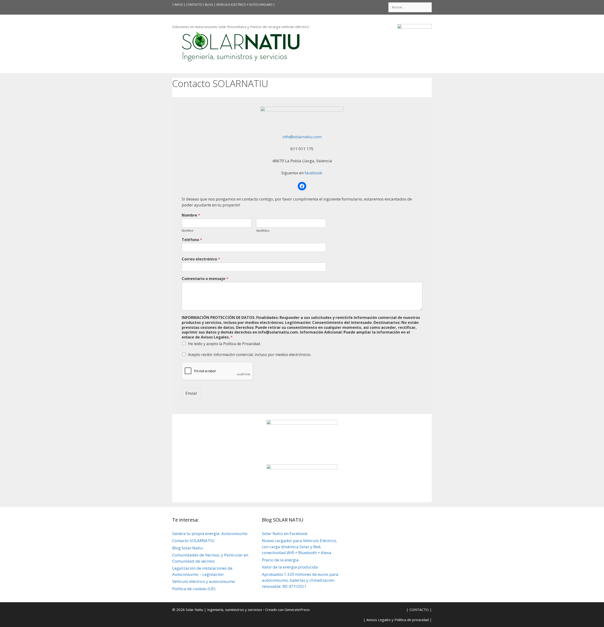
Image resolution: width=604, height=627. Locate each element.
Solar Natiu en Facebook (284, 533)
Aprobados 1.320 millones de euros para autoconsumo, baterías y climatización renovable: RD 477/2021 (300, 580)
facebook (313, 173)
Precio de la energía (280, 560)
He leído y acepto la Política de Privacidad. (224, 343)
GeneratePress (297, 609)
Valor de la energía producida (290, 567)
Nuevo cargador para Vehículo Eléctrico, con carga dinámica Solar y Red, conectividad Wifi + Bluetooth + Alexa (299, 546)
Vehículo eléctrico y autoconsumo (203, 581)
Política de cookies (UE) (193, 588)
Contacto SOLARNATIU (193, 540)
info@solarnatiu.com (302, 136)
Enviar (191, 393)
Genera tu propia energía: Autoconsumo (209, 533)
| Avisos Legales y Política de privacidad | (397, 619)
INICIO (179, 4)
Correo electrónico (201, 259)
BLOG (209, 4)
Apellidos (262, 231)
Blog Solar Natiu (187, 548)
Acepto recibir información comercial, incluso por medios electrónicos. (249, 354)
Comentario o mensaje (205, 278)
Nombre (191, 215)
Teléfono (192, 239)
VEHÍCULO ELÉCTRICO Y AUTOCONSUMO (244, 4)
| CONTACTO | (194, 4)
